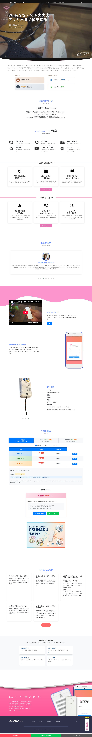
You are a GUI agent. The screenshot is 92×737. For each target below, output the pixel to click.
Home (42, 2)
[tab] (21, 440)
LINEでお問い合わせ (46, 735)
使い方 (47, 2)
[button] (39, 278)
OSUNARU (16, 2)
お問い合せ (61, 2)
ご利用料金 (54, 2)
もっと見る (46, 624)
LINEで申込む (53, 513)
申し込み (16, 735)
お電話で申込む (40, 513)
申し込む (75, 453)
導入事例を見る (46, 189)
